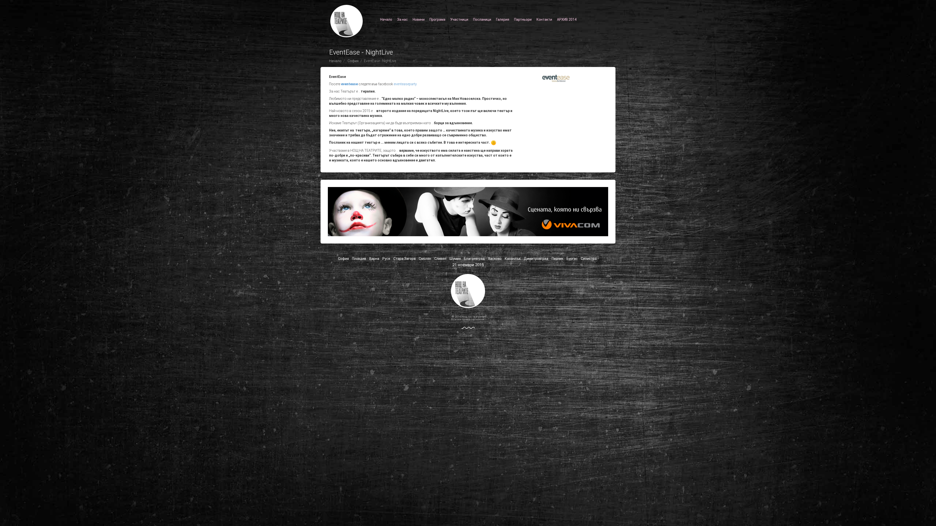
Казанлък (513, 259)
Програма (437, 19)
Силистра (589, 259)
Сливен (440, 259)
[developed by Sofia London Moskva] (468, 327)
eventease (349, 84)
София (353, 61)
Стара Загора (404, 259)
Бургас (572, 259)
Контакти (544, 19)
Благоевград (474, 259)
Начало (386, 19)
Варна (374, 259)
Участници (459, 19)
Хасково (495, 259)
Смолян (425, 259)
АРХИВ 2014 (566, 19)
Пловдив (359, 259)
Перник (557, 259)
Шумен (455, 259)
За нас (402, 19)
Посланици (482, 19)
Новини (419, 19)
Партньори (523, 19)
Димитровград (536, 259)
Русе (386, 259)
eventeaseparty (405, 84)
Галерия (502, 19)
